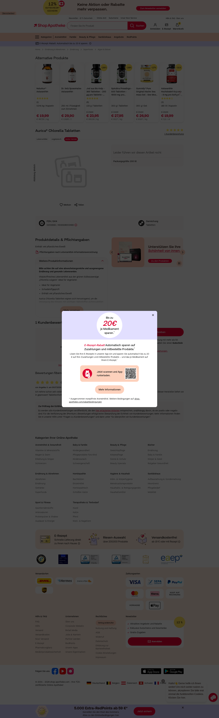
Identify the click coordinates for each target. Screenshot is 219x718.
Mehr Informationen (110, 389)
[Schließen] (153, 315)
